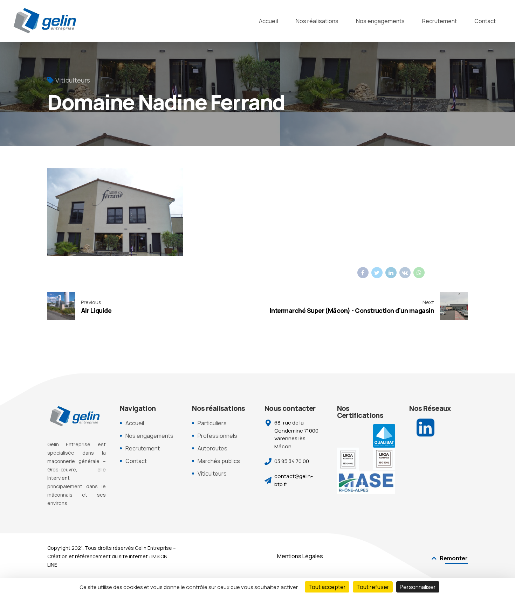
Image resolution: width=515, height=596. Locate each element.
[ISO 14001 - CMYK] (348, 459)
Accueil (268, 21)
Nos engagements (380, 21)
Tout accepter (327, 587)
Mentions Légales (300, 556)
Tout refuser (372, 587)
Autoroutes (212, 448)
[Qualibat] (384, 436)
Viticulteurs (72, 80)
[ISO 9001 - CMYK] (384, 459)
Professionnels (217, 436)
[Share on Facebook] (363, 272)
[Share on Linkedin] (391, 272)
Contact (485, 21)
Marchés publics (219, 461)
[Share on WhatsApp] (419, 272)
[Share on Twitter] (377, 272)
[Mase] (366, 482)
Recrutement (439, 21)
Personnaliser (418, 587)
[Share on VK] (405, 272)
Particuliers (212, 423)
